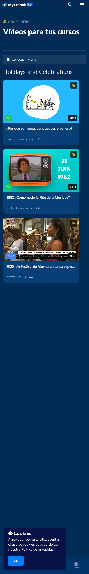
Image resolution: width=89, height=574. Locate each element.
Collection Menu (23, 59)
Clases (76, 567)
